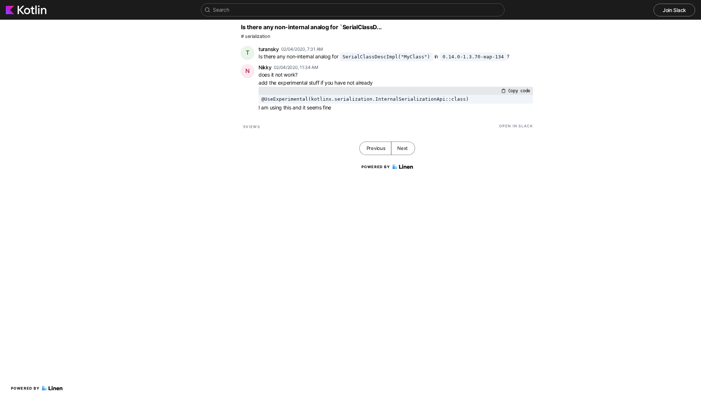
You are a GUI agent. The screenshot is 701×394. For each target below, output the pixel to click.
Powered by (25, 388)
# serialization (255, 36)
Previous (376, 148)
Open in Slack (516, 126)
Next (402, 148)
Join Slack (674, 10)
